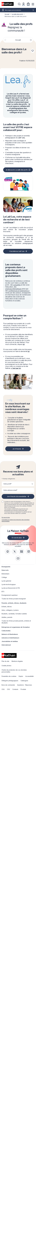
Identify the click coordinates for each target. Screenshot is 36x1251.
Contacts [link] (15, 689)
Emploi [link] (21, 676)
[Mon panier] (28, 3)
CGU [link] (3, 689)
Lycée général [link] (6, 581)
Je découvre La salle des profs (17, 170)
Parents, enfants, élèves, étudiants (14, 603)
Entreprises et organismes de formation (16, 627)
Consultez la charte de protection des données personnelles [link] (16, 520)
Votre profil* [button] (7, 484)
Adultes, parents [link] (7, 617)
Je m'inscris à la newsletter (16, 496)
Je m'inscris (16, 449)
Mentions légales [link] (17, 661)
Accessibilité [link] (29, 676)
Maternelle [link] (5, 570)
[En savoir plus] (18, 183)
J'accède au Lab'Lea (16, 251)
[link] (7, 551)
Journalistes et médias (10, 641)
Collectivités (6, 631)
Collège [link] (4, 577)
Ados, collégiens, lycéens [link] (10, 610)
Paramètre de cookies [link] (9, 676)
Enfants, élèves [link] (7, 606)
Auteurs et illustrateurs (10, 634)
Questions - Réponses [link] (24, 685)
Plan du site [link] (5, 661)
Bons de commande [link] (8, 685)
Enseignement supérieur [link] (10, 595)
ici (24, 344)
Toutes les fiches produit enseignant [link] (14, 599)
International (6, 645)
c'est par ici (16, 368)
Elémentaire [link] (5, 574)
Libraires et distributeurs (10, 638)
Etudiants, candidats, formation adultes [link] (14, 614)
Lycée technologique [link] (9, 584)
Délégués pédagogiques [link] (10, 680)
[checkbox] (3, 502)
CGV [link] (8, 689)
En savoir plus (6, 517)
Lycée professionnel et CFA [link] (11, 588)
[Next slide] (30, 40)
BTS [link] (3, 591)
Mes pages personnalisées (13, 10)
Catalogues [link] (24, 680)
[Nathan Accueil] (8, 4)
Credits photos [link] (6, 665)
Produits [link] (23, 689)
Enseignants (6, 566)
